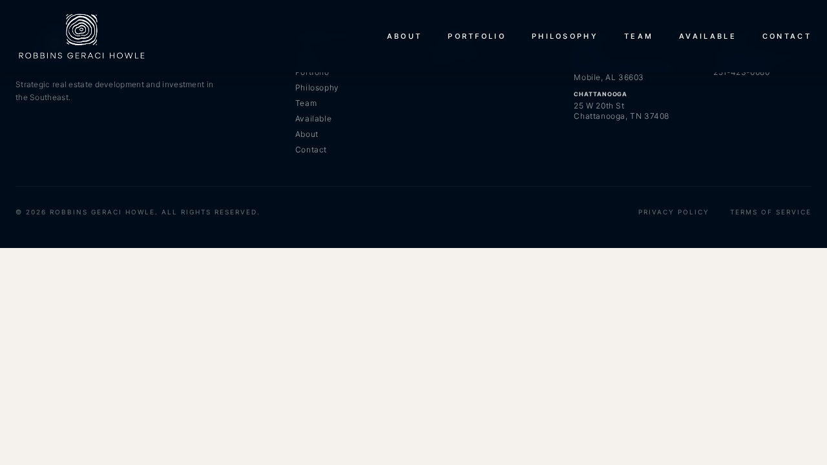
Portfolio (477, 36)
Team (638, 36)
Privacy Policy (673, 212)
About (405, 36)
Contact (786, 36)
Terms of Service (770, 212)
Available (708, 36)
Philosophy (565, 36)
